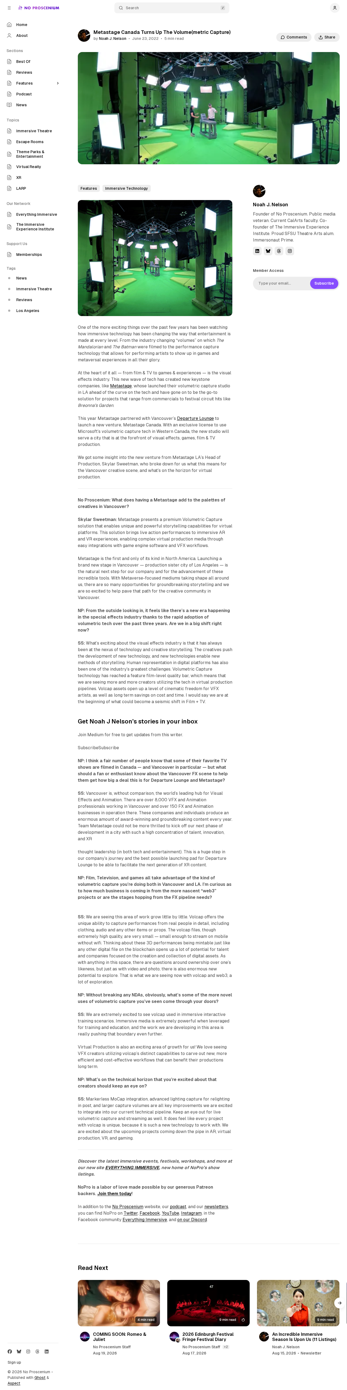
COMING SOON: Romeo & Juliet (119, 1337)
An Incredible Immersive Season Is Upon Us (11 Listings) (304, 1337)
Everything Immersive (145, 1219)
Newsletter (311, 1353)
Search (132, 8)
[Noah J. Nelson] (84, 35)
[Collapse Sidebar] (9, 8)
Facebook (150, 1213)
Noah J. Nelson (112, 38)
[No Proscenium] (39, 8)
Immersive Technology (126, 188)
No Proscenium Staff (112, 1347)
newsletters (216, 1206)
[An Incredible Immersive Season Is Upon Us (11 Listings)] (298, 1303)
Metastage (121, 385)
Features (89, 188)
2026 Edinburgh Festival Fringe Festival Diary (208, 1337)
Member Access (268, 270)
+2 (226, 1347)
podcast (178, 1206)
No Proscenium (127, 1206)
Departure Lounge (195, 418)
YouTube (170, 1213)
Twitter (131, 1213)
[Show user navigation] (335, 8)
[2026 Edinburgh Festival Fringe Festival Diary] (208, 1303)
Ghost (40, 1377)
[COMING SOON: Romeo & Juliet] (119, 1303)
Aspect (14, 1383)
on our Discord (192, 1219)
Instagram (191, 1213)
